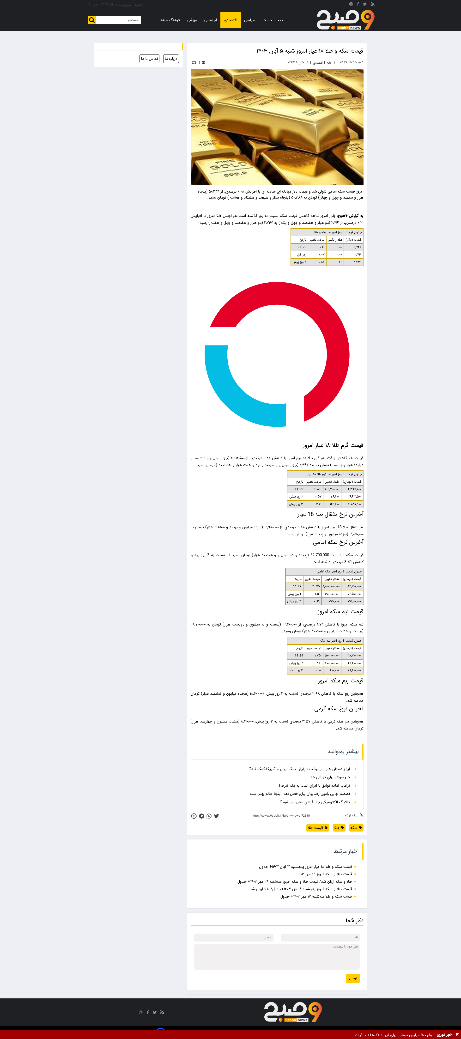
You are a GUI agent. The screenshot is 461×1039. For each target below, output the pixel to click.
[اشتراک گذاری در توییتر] (216, 816)
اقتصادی (230, 20)
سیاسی (249, 20)
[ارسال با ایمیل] (203, 62)
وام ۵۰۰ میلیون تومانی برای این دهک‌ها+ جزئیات (393, 1035)
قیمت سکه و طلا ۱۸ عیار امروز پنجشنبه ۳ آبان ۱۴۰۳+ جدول (305, 867)
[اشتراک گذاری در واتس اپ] (209, 816)
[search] (92, 20)
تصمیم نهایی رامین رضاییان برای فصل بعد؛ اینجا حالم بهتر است (300, 793)
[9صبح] (346, 20)
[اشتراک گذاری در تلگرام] (201, 816)
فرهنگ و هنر (169, 20)
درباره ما (171, 59)
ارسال (353, 978)
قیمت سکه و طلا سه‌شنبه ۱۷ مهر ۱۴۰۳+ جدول (316, 896)
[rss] (373, 5)
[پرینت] (194, 63)
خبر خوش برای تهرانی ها (330, 777)
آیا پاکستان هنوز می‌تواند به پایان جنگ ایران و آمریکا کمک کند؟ (299, 769)
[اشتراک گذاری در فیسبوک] (194, 816)
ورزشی (192, 20)
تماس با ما (149, 59)
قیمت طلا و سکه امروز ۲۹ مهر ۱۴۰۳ (324, 874)
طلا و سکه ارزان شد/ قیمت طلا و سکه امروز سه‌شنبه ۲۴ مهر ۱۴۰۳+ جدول (294, 882)
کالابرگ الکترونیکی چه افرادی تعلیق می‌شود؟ (315, 802)
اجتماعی (210, 20)
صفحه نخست (273, 20)
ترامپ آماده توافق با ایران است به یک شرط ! (314, 785)
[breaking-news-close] (457, 1034)
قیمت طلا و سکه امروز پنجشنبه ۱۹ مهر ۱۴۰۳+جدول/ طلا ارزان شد (301, 889)
